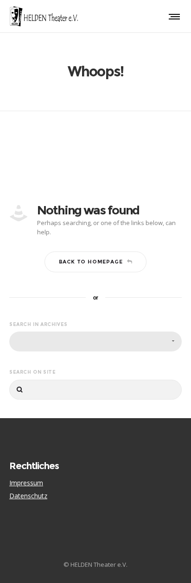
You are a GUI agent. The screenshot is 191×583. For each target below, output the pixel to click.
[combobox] (95, 341)
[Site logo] (44, 16)
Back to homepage (91, 261)
